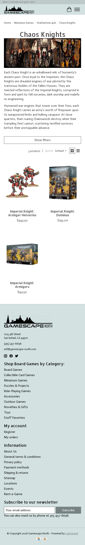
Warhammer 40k (46, 22)
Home (7, 22)
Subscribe (68, 510)
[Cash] (44, 539)
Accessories (12, 396)
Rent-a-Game (13, 494)
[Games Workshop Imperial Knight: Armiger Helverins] (22, 182)
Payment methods (16, 467)
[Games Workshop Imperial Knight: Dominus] (62, 182)
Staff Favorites (14, 418)
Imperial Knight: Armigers (22, 285)
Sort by (49, 150)
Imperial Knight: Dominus (63, 213)
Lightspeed (71, 533)
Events (8, 489)
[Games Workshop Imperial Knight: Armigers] (22, 254)
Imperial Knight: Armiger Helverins (22, 213)
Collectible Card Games (19, 375)
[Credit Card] (38, 539)
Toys (7, 412)
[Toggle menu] (77, 9)
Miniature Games (23, 22)
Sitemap (9, 478)
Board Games (13, 370)
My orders (11, 437)
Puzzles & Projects (16, 386)
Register (9, 432)
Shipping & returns (16, 473)
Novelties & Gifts (16, 407)
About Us (10, 451)
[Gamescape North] (19, 9)
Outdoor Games (15, 402)
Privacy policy (13, 462)
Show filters (42, 140)
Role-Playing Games (17, 391)
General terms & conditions (22, 457)
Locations (10, 483)
